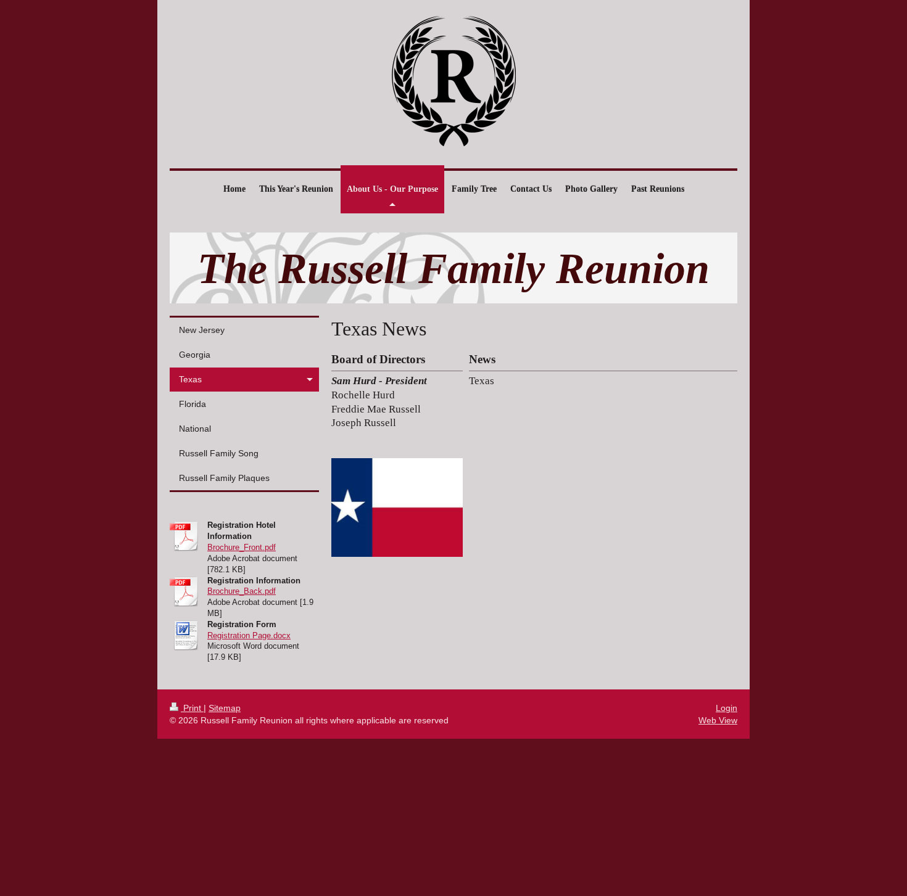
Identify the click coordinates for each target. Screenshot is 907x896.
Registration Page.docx (249, 635)
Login (726, 708)
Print (192, 708)
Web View (717, 720)
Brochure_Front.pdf (241, 547)
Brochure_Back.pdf (241, 591)
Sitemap (225, 708)
